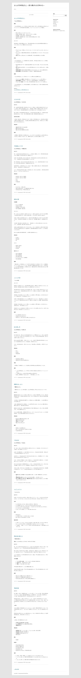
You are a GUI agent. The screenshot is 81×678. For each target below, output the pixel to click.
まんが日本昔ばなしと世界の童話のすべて (21, 89)
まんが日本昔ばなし (19, 18)
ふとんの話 (17, 278)
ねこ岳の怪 (15, 673)
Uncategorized (20, 92)
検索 (54, 13)
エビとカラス (18, 489)
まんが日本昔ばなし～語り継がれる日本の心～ (29, 5)
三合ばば (16, 440)
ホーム (15, 9)
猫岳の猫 (16, 199)
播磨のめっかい (18, 384)
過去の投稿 (16, 669)
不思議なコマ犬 (18, 146)
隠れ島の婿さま (18, 536)
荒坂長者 (16, 588)
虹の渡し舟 (17, 327)
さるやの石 (17, 99)
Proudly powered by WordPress (23, 673)
